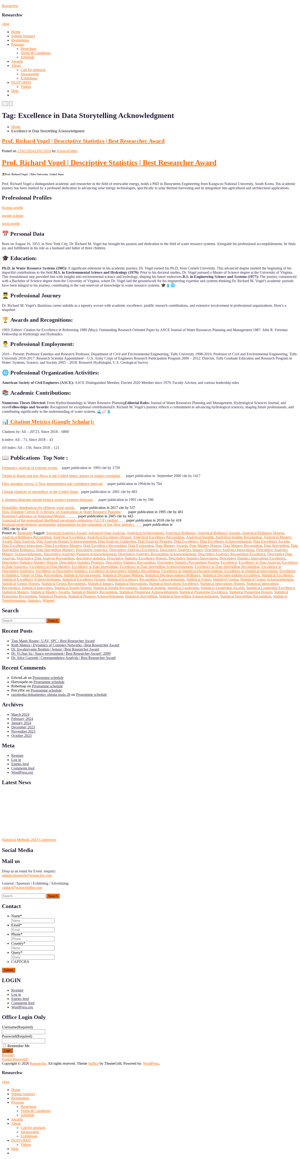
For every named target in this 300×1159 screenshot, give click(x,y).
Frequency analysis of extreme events (29, 468)
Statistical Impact (100, 584)
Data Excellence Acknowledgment (225, 541)
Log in (16, 760)
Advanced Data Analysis (106, 533)
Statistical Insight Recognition (115, 588)
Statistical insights (152, 588)
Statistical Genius (225, 579)
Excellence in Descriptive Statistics (61, 571)
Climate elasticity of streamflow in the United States (40, 492)
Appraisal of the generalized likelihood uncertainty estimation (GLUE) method (64, 520)
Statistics (34, 600)
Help (15, 91)
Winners (48, 600)
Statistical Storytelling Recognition (245, 596)
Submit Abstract (23, 36)
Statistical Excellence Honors (83, 579)
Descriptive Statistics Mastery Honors (29, 562)
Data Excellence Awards (271, 541)
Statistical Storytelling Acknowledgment (188, 596)
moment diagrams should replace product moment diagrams (47, 500)
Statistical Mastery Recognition (94, 592)
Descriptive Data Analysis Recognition (45, 558)
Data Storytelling (276, 546)
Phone (16, 934)
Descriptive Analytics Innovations (229, 550)
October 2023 (21, 736)
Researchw (10, 6)
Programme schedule (48, 678)
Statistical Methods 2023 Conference (29, 840)
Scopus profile (12, 208)
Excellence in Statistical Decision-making (191, 571)
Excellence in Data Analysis (259, 562)
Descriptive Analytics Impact (181, 550)
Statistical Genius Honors (20, 584)
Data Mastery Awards (171, 546)
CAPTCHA (20, 962)
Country (18, 943)
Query (16, 952)
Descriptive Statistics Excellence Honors (137, 558)
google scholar (12, 216)
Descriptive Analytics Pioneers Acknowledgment (80, 554)
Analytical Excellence (69, 537)
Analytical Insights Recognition (238, 537)
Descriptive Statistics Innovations (193, 558)
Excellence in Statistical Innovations (251, 571)
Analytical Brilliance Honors (263, 533)
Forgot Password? (15, 1059)
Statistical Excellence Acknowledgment (31, 579)
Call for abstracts (33, 70)
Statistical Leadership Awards (222, 588)
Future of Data (31, 575)
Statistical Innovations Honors (222, 584)
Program (17, 44)
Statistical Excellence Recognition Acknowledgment (145, 579)
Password (17, 1036)
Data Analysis (24, 541)
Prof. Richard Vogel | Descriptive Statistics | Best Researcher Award (83, 141)
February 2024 (22, 719)
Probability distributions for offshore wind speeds (38, 508)
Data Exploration (141, 546)
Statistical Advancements (82, 575)
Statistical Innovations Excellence (173, 584)
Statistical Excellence (277, 575)
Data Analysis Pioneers (155, 541)
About (16, 66)
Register (17, 756)
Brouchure (28, 49)
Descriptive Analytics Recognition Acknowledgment (157, 554)
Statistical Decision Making (122, 575)
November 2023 (23, 731)
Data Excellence (186, 541)
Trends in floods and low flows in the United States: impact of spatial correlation (61, 476)
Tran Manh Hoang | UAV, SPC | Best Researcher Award (53, 641)
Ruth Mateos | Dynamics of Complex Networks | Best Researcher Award (65, 645)
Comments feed (22, 768)
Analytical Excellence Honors (109, 537)
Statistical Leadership (183, 588)
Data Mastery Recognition (242, 546)
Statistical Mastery (15, 592)
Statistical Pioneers (52, 596)
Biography (25, 533)
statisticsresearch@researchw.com (27, 875)
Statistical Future (198, 579)
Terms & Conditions (36, 53)
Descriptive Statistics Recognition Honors (188, 562)
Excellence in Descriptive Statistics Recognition (124, 571)
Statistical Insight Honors (72, 588)
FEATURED (21, 82)
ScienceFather (67, 151)
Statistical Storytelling (141, 596)
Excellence (229, 562)
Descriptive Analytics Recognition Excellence (232, 554)
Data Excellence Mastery (63, 546)
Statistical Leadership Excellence (270, 588)
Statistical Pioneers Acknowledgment (95, 596)
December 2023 (23, 727)
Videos (26, 87)
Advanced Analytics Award (66, 533)
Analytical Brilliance (180, 533)
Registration (20, 40)
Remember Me (19, 1046)
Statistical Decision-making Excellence (231, 575)
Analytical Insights (200, 537)
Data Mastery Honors (205, 546)
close (5, 24)
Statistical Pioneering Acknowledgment (148, 592)
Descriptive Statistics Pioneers (81, 562)
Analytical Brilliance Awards (218, 533)
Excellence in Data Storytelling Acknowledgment (156, 567)
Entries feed (20, 764)
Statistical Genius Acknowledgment (266, 579)
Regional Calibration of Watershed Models (40, 516)
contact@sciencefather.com (22, 888)
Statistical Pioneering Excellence (203, 592)
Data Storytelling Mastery (55, 550)
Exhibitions (29, 78)
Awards (17, 61)
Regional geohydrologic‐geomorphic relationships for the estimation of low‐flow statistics (72, 524)
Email (16, 925)
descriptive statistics (90, 558)
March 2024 (20, 714)
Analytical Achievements (145, 533)
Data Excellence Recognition (104, 546)
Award (7, 541)
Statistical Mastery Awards (50, 592)
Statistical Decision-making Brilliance (172, 575)
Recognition (53, 575)
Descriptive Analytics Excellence (133, 550)
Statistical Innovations (131, 584)
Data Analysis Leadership (117, 541)
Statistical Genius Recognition (63, 584)
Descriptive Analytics (91, 550)
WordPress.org (22, 772)
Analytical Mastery (277, 537)
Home (15, 32)
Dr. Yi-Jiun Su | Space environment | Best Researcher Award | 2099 (61, 653)
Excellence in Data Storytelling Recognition (227, 567)
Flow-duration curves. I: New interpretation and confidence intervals (52, 484)
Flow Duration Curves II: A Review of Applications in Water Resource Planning (61, 512)
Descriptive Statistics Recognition (130, 562)
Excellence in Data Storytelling (95, 567)
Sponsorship (30, 74)
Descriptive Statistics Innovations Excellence (252, 558)
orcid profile (11, 224)
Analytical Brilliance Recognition (26, 537)
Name (16, 916)
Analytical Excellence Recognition (158, 537)
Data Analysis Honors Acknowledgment (66, 541)
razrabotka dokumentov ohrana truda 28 (40, 695)
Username (17, 1027)
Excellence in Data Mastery (49, 567)
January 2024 (21, 723)
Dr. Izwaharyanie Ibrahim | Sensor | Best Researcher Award (55, 649)
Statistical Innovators (37, 588)
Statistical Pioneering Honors (250, 592)
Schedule (27, 57)
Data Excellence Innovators (22, 546)
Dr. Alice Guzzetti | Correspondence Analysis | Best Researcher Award (63, 658)
